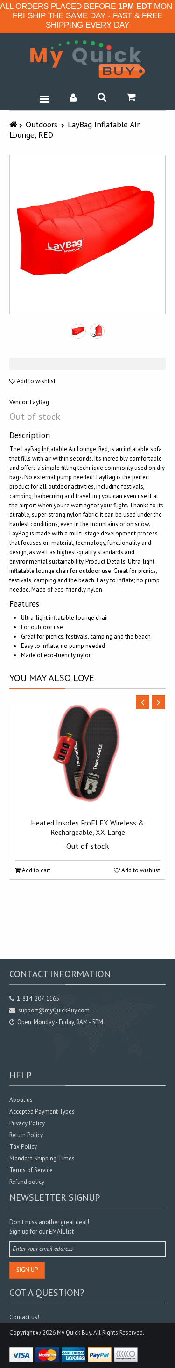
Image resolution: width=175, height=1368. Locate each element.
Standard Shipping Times (42, 1158)
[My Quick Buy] (87, 59)
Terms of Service (31, 1170)
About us (21, 1100)
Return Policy (26, 1135)
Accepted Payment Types (42, 1111)
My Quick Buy (74, 1333)
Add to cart (35, 870)
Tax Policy (23, 1147)
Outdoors (41, 124)
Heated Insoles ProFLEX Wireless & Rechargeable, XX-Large (87, 827)
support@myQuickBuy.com (54, 1010)
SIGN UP (27, 1270)
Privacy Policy (27, 1123)
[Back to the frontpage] (14, 124)
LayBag (39, 402)
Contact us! (24, 1317)
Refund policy (26, 1182)
